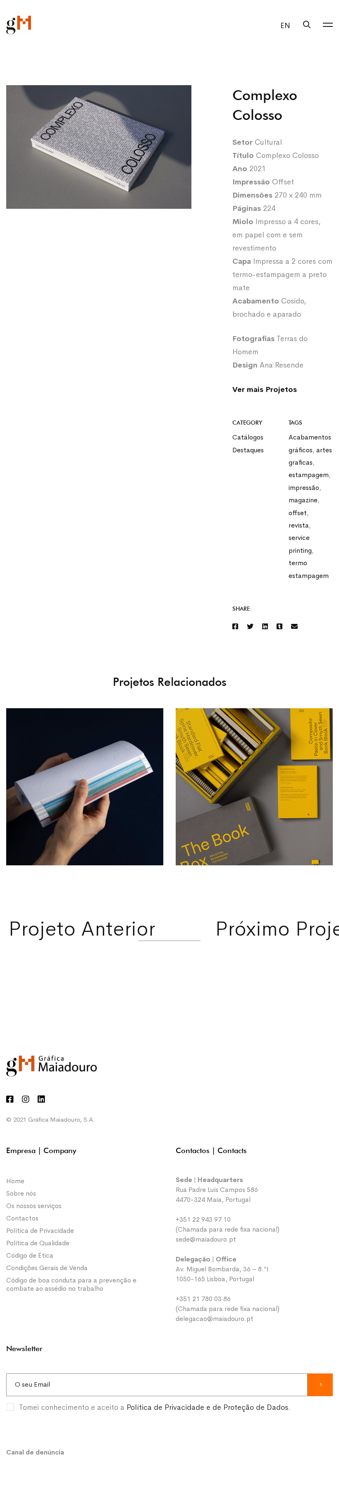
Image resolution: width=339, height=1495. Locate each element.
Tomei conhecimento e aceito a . (154, 1407)
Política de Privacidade (40, 1230)
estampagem (309, 474)
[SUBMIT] (320, 1384)
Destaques (248, 450)
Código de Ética (29, 1255)
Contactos (22, 1218)
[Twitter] (250, 627)
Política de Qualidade (37, 1243)
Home (15, 1181)
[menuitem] (283, 25)
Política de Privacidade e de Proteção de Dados (207, 1407)
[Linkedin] (265, 627)
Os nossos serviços (34, 1205)
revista (299, 525)
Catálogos (247, 437)
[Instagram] (26, 1099)
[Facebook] (235, 627)
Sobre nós (21, 1193)
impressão (304, 487)
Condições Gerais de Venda (47, 1267)
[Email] (294, 627)
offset (298, 513)
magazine (303, 500)
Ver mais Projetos (265, 389)
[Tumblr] (279, 627)
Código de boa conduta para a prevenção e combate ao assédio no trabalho (71, 1284)
